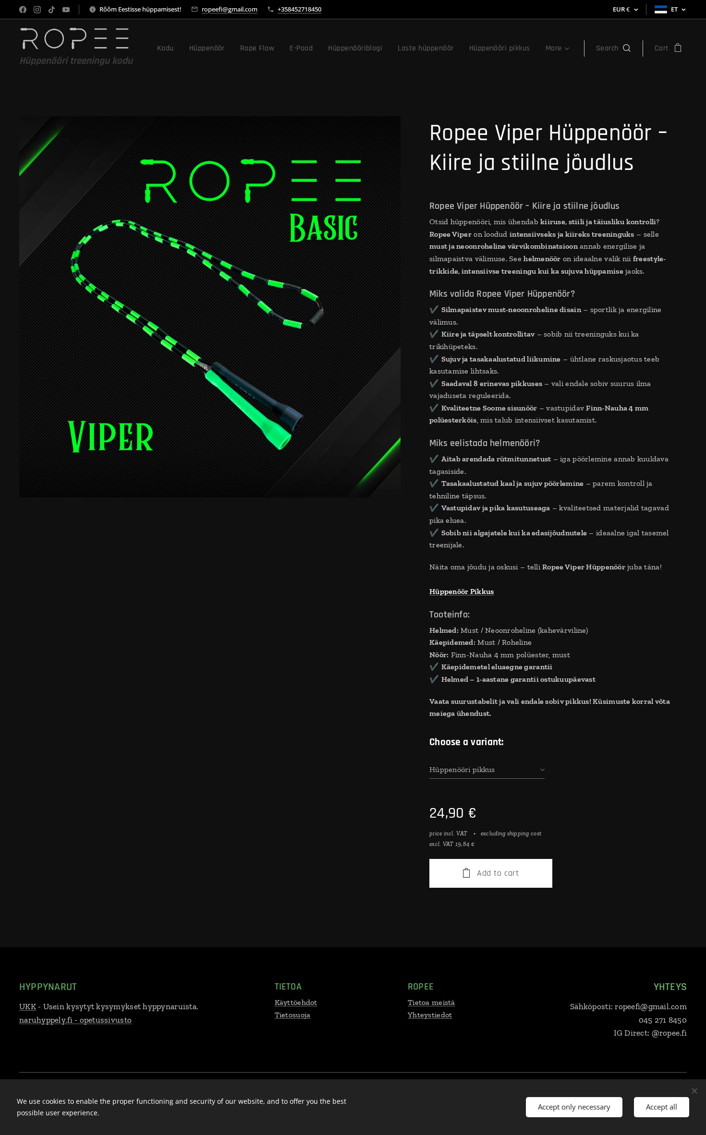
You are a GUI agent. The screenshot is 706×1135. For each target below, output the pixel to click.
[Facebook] (23, 9)
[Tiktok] (52, 9)
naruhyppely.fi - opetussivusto (75, 1020)
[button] (613, 48)
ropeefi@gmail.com (229, 9)
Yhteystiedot (430, 1014)
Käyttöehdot (296, 1002)
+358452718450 (299, 9)
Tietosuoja (293, 1014)
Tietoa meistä (431, 1002)
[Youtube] (66, 9)
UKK (27, 1006)
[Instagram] (37, 9)
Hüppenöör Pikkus (461, 591)
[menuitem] (168, 48)
